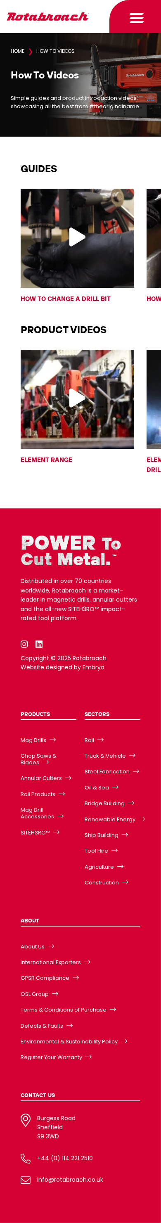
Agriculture (99, 867)
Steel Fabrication (107, 771)
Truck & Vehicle (105, 756)
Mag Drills (33, 740)
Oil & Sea (97, 788)
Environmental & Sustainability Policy (69, 1041)
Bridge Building (105, 803)
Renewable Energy (110, 819)
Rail (89, 740)
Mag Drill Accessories (37, 813)
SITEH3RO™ (35, 833)
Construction (102, 882)
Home (17, 51)
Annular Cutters (41, 778)
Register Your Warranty (51, 1057)
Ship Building (101, 835)
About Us (33, 946)
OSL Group (35, 994)
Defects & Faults (42, 1026)
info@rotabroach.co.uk (70, 1180)
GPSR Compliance (45, 978)
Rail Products (38, 794)
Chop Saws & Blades (39, 759)
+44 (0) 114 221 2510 (65, 1158)
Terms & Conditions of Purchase (64, 1010)
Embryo (93, 667)
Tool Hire (96, 851)
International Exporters (51, 962)
